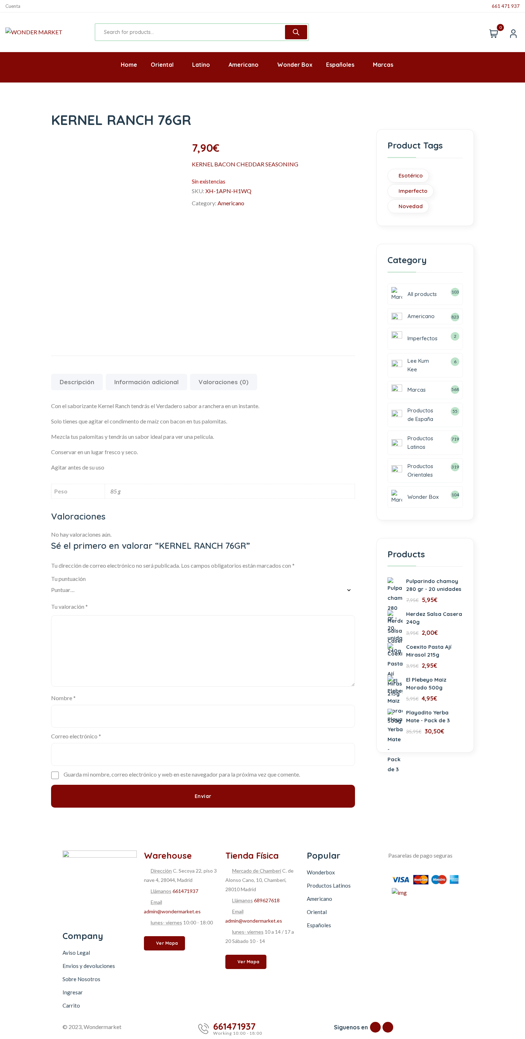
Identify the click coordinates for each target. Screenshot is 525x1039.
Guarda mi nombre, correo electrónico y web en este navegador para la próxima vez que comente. (182, 774)
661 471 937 (506, 6)
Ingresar (72, 992)
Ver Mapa (167, 943)
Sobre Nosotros (81, 979)
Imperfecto (413, 190)
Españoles (319, 925)
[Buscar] (296, 32)
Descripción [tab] (77, 382)
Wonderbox (321, 872)
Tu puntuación (68, 578)
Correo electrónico (76, 736)
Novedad (411, 206)
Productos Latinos (329, 885)
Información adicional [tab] (146, 382)
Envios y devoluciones (88, 966)
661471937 (185, 891)
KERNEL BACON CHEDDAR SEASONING (245, 164)
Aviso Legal (76, 952)
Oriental (317, 912)
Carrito (71, 1005)
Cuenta (12, 6)
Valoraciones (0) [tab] (224, 382)
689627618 (267, 900)
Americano (231, 203)
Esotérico (411, 175)
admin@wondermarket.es (172, 911)
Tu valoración (69, 606)
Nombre (63, 697)
